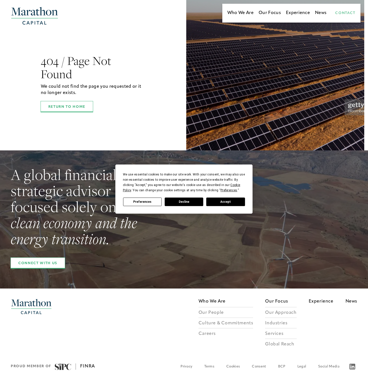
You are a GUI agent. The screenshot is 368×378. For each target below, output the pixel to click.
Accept (225, 202)
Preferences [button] (229, 190)
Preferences (142, 202)
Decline (184, 202)
